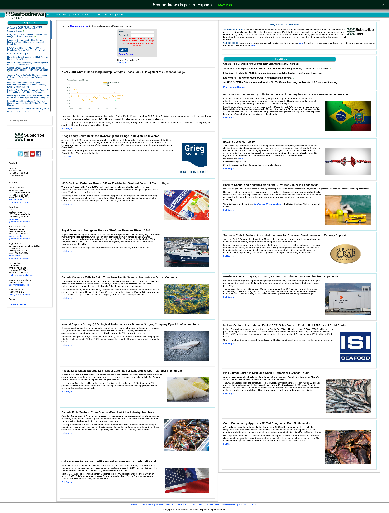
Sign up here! (123, 62)
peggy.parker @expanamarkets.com (19, 256)
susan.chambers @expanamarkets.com (19, 237)
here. (301, 43)
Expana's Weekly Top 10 (18, 53)
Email (121, 32)
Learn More (225, 5)
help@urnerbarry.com (19, 285)
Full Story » (66, 128)
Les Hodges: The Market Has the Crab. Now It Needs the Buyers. (257, 78)
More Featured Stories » (235, 87)
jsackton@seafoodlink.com (21, 275)
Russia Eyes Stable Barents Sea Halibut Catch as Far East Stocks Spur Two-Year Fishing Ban (28, 97)
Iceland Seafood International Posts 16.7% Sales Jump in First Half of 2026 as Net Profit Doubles (27, 103)
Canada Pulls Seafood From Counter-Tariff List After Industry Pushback (261, 64)
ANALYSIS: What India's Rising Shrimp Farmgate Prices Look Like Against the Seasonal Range (24, 29)
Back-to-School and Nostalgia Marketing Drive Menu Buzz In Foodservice (27, 63)
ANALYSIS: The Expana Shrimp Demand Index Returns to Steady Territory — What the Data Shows (276, 68)
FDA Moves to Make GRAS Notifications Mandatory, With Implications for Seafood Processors (273, 73)
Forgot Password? (128, 54)
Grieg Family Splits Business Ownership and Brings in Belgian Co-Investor (27, 35)
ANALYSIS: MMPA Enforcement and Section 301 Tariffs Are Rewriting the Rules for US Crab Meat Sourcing (280, 82)
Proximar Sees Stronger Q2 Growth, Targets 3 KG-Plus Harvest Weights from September (27, 91)
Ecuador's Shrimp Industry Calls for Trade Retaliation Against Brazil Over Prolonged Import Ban (25, 42)
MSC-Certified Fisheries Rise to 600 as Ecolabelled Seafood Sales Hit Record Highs (26, 49)
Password (123, 35)
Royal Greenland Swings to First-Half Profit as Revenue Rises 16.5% (27, 58)
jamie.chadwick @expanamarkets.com (19, 200)
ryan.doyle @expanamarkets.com (19, 220)
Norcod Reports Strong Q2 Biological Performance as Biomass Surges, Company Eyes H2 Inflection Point (26, 85)
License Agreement (18, 304)
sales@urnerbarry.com (19, 294)
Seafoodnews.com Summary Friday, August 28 (28, 108)
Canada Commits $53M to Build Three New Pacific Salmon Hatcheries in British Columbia (27, 69)
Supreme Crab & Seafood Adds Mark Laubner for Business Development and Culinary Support (27, 77)
